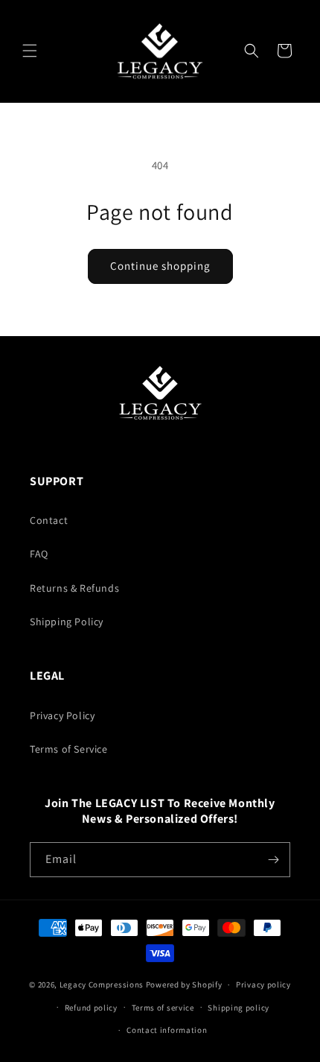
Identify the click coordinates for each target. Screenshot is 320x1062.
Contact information (167, 1030)
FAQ (39, 553)
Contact (49, 520)
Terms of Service (69, 749)
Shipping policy (238, 1007)
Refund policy (91, 1007)
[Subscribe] (273, 859)
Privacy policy (263, 984)
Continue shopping (160, 266)
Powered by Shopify (184, 984)
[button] (29, 50)
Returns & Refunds (74, 588)
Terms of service (163, 1007)
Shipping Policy (66, 621)
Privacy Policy (62, 715)
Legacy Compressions (102, 984)
